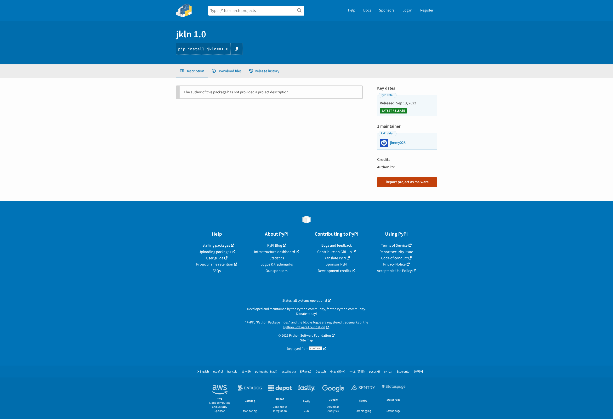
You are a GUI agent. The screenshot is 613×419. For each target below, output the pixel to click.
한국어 (418, 372)
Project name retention (214, 264)
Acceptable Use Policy (394, 270)
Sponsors (387, 10)
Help (351, 10)
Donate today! (306, 313)
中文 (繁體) (357, 372)
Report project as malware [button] (407, 182)
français (232, 372)
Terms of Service (394, 245)
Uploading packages (215, 252)
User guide (214, 258)
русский (374, 372)
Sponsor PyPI (336, 264)
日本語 (246, 372)
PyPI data (386, 95)
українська (289, 372)
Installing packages (214, 245)
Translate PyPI (334, 258)
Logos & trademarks (277, 264)
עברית (388, 372)
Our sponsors (277, 270)
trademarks (350, 322)
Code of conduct (394, 258)
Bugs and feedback (336, 245)
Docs (367, 10)
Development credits (334, 270)
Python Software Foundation (304, 327)
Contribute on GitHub (334, 252)
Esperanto (403, 372)
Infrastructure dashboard (274, 252)
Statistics (276, 258)
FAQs (217, 270)
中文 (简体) (337, 372)
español (218, 372)
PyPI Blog (274, 245)
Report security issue (396, 252)
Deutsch (321, 372)
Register (426, 10)
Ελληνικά (305, 372)
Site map (306, 340)
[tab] (192, 71)
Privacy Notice (394, 264)
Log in (407, 10)
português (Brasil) (266, 372)
